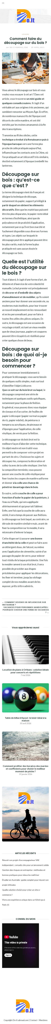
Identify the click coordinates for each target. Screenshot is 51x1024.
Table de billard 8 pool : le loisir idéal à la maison (25, 719)
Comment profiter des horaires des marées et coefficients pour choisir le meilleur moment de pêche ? (25, 769)
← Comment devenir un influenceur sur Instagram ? (24, 603)
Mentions (43, 1020)
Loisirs (25, 34)
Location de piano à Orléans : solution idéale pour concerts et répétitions (25, 671)
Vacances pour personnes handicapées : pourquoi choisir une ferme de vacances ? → (26, 610)
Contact (33, 1020)
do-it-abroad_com (17, 47)
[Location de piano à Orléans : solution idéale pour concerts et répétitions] (25, 649)
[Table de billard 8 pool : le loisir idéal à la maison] (25, 697)
